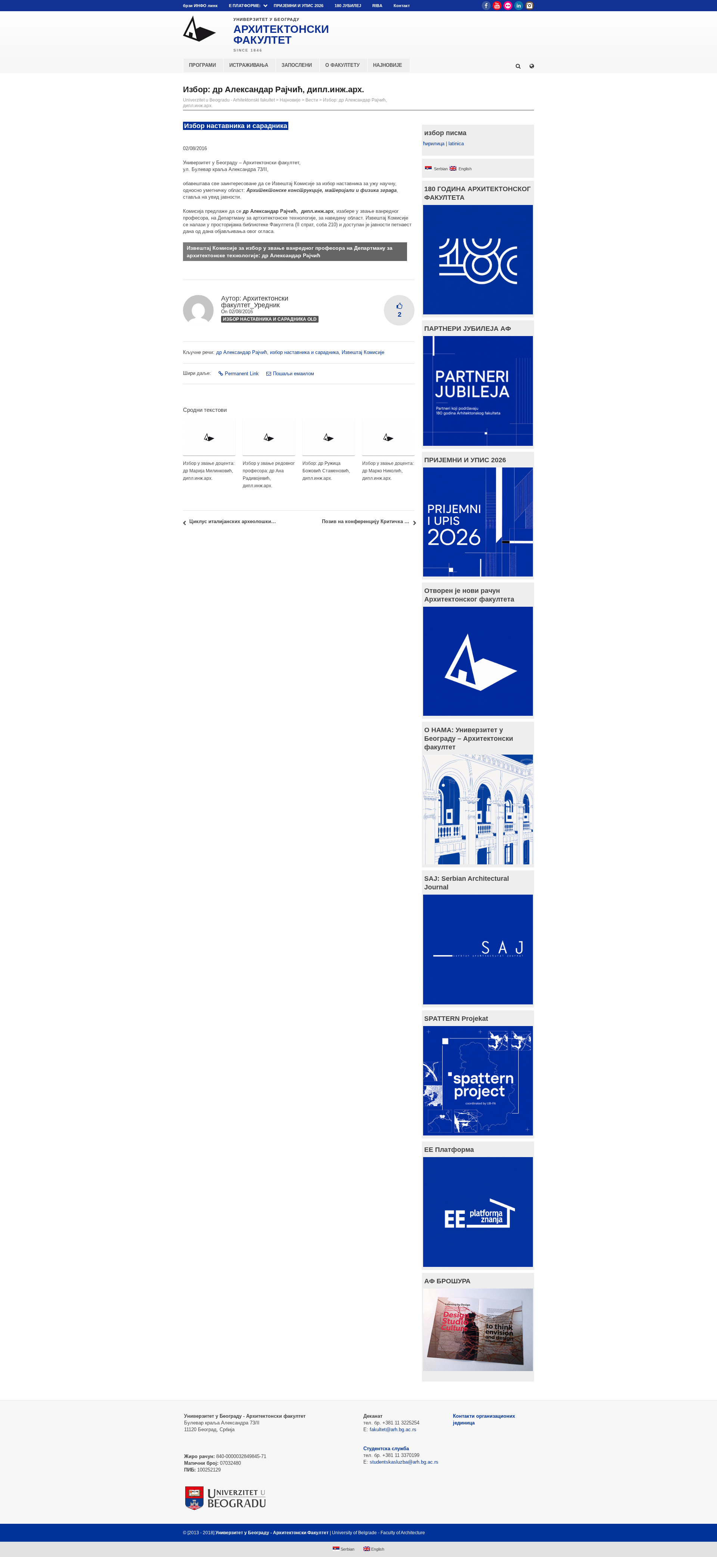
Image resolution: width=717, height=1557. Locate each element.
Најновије (290, 100)
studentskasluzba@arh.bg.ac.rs (404, 1462)
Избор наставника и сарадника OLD (270, 319)
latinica (456, 143)
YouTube (497, 5)
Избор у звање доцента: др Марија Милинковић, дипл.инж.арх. (209, 471)
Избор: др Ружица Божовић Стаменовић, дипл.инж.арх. (326, 471)
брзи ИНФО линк (200, 5)
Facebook (486, 5)
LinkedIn (518, 5)
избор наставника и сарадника (304, 352)
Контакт (402, 5)
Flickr (507, 5)
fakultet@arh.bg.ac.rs (393, 1429)
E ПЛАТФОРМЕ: (245, 5)
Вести (311, 100)
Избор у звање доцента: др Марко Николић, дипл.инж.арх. (388, 471)
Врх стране (514, 1532)
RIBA (377, 5)
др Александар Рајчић (241, 352)
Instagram (529, 5)
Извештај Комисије (363, 352)
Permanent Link (242, 373)
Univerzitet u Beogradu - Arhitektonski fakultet (229, 100)
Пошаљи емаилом (293, 373)
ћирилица (433, 143)
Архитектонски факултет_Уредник (254, 302)
